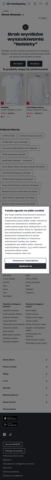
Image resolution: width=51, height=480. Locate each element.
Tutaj (29, 247)
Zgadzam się (25, 266)
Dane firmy (26, 253)
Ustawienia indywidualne (25, 261)
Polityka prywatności (13, 253)
